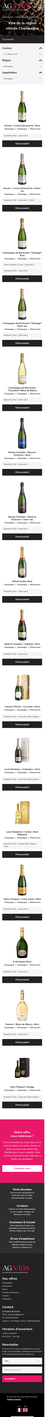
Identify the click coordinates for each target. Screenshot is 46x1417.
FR (19, 1406)
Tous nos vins (7, 17)
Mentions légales (14, 1399)
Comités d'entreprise (10, 1292)
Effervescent (12, 54)
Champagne (8, 66)
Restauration (7, 1283)
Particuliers (6, 1299)
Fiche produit (22, 143)
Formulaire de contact (11, 1311)
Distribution (7, 1286)
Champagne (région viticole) (26, 17)
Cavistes (5, 1296)
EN (25, 1406)
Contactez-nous (22, 1168)
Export (4, 1289)
